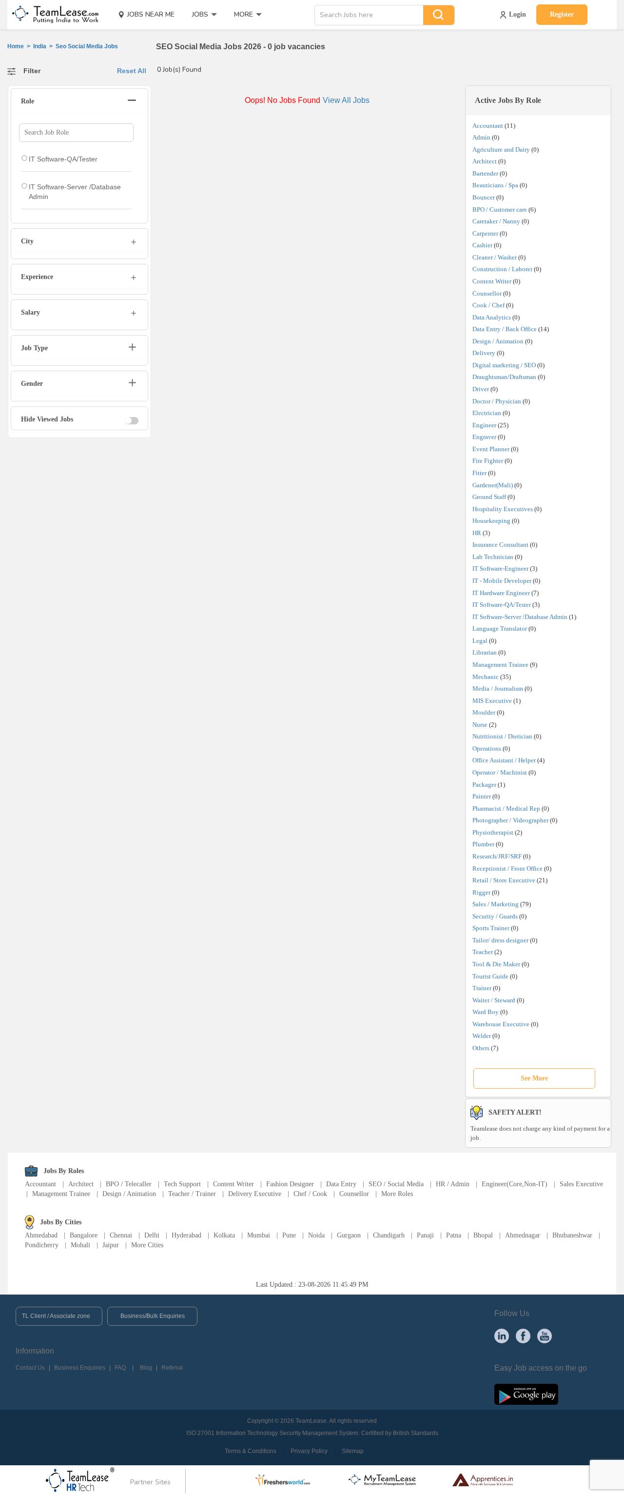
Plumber (483, 844)
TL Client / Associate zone (56, 1316)
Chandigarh (389, 1235)
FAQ (120, 1367)
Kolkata (224, 1235)
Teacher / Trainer (192, 1193)
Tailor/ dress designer (500, 940)
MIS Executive (492, 700)
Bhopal (483, 1235)
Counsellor (487, 293)
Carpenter (485, 233)
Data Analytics (491, 317)
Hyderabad (186, 1235)
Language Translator (499, 628)
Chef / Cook (310, 1193)
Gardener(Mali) (492, 485)
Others (480, 1048)
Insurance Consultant (500, 544)
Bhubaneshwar (572, 1235)
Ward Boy (485, 1012)
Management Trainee (500, 664)
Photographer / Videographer (510, 820)
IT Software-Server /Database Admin (519, 616)
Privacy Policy (309, 1451)
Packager (484, 784)
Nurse (480, 724)
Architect (484, 161)
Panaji (425, 1235)
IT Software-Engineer (500, 568)
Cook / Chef (488, 305)
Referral (172, 1367)
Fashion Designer (290, 1184)
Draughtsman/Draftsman (504, 376)
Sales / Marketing (495, 904)
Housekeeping (491, 520)
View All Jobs (346, 100)
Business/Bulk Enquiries (152, 1316)
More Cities (147, 1245)
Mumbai (258, 1235)
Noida (316, 1235)
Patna (453, 1235)
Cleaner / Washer (494, 257)
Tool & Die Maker (497, 964)
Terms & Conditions (250, 1451)
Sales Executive (581, 1184)
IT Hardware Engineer (501, 593)
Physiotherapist (492, 832)
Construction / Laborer (502, 269)
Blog (146, 1367)
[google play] (526, 1393)
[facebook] (523, 1335)
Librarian (484, 652)
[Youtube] (544, 1335)
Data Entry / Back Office (504, 329)
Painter (481, 796)
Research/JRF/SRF (497, 856)
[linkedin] (501, 1335)
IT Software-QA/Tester (501, 604)
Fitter (479, 473)
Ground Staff (489, 496)
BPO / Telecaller (129, 1184)
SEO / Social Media (396, 1184)
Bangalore (84, 1235)
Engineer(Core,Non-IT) (514, 1184)
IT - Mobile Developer (501, 580)
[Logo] (52, 14)
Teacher (482, 952)
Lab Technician (492, 556)
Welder (481, 1035)
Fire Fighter (487, 460)
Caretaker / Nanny (496, 221)
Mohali (80, 1245)
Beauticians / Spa (495, 185)
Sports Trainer (490, 928)
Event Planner (490, 449)
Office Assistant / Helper (504, 760)
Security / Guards (495, 916)
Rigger (481, 892)
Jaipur (110, 1245)
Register (562, 14)
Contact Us (30, 1367)
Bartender (485, 173)
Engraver (484, 436)
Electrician (486, 413)
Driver (480, 389)
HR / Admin (452, 1184)
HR (476, 533)
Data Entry (341, 1184)
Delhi (151, 1235)
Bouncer (483, 197)
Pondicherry (41, 1245)
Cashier (482, 245)
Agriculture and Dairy (501, 149)
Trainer (481, 988)
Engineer (484, 425)
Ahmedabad (41, 1235)
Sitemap (353, 1451)
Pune (289, 1235)
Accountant (487, 125)
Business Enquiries (79, 1367)
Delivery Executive (254, 1193)
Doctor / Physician (496, 401)
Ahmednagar (522, 1235)
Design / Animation (498, 341)
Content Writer (491, 281)
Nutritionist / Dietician (502, 736)
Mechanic (485, 676)
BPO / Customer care (499, 209)
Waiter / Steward (493, 1000)
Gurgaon (349, 1235)
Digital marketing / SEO (504, 365)
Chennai (121, 1235)
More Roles (397, 1193)
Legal (480, 640)
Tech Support (182, 1184)
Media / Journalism (497, 688)
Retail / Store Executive (503, 880)
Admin (481, 137)
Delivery (483, 353)
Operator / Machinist (499, 772)
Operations (486, 748)
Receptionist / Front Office (507, 868)
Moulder (483, 712)
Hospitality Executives (502, 509)
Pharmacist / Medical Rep (506, 808)
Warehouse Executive (500, 1024)
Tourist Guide (490, 976)
